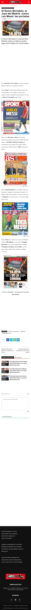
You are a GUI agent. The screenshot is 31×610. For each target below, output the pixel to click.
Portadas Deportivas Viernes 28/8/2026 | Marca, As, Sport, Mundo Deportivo (18, 377)
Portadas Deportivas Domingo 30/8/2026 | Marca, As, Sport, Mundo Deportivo (18, 363)
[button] (2, 2)
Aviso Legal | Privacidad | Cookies (20, 605)
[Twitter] (11, 339)
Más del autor (18, 357)
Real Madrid (22, 331)
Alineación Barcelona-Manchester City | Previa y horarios (23, 350)
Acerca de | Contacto (7, 605)
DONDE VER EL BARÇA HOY (8, 536)
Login (27, 393)
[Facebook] (7, 339)
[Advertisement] (15, 66)
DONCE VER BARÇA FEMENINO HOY (10, 557)
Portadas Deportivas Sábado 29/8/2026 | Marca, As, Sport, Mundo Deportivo (18, 370)
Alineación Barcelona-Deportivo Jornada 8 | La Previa (8, 350)
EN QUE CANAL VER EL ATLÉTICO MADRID (12, 562)
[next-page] (5, 383)
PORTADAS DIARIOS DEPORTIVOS (8, 8)
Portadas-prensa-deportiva (13, 331)
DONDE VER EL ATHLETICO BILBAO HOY (11, 560)
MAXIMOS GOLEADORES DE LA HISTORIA (12, 544)
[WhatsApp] (14, 339)
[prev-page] (2, 383)
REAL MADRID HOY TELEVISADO (9, 533)
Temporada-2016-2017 (6, 333)
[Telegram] (18, 339)
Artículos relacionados (7, 357)
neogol (4, 18)
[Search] (29, 2)
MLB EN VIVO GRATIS (7, 538)
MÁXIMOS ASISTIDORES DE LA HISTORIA (12, 546)
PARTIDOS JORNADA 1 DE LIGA (9, 531)
